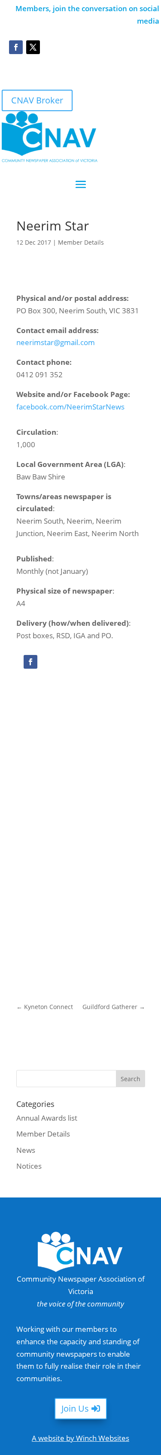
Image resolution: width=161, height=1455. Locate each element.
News (25, 1150)
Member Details (81, 242)
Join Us (75, 1408)
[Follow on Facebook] (16, 47)
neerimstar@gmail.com (55, 342)
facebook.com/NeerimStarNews (70, 407)
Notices (29, 1166)
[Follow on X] (33, 47)
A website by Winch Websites (80, 1438)
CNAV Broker (37, 100)
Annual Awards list (46, 1118)
